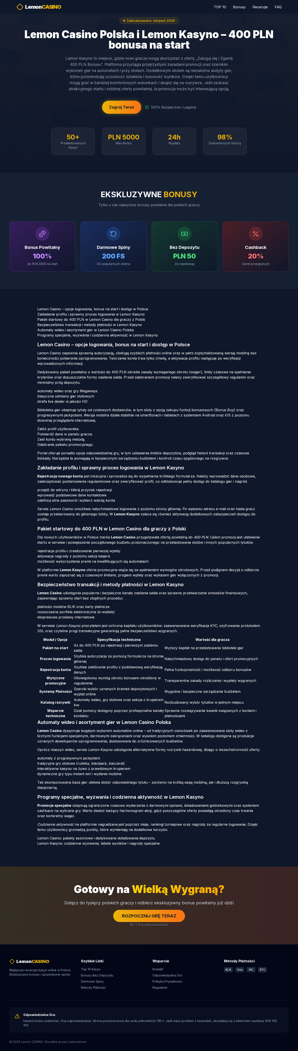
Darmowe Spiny (92, 981)
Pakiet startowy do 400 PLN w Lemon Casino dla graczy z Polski (91, 319)
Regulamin (159, 987)
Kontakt (157, 969)
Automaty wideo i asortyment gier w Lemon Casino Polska (85, 330)
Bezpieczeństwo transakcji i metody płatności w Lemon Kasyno (89, 325)
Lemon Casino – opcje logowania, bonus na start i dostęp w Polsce (92, 309)
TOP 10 (220, 7)
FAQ (278, 7)
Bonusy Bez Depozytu (97, 975)
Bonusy (239, 7)
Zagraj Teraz (121, 107)
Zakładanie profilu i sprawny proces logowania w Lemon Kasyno (91, 314)
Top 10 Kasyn (90, 969)
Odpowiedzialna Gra (167, 975)
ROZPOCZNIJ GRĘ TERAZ (149, 916)
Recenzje (260, 7)
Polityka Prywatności (167, 981)
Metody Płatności (93, 987)
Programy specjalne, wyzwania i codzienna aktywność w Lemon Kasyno (97, 335)
